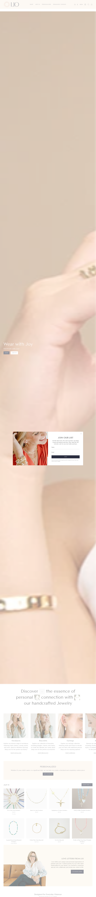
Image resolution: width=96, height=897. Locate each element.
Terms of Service (55, 461)
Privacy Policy (74, 460)
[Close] (81, 433)
